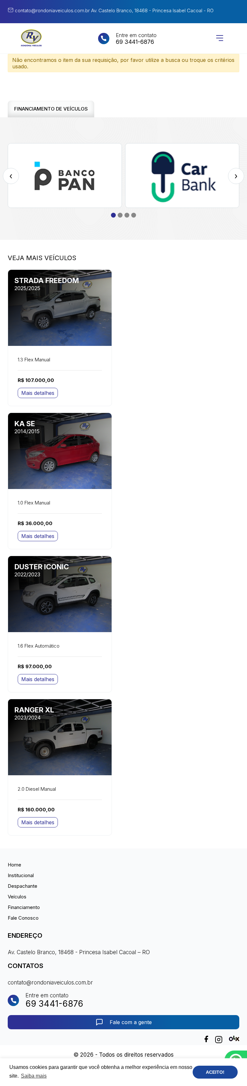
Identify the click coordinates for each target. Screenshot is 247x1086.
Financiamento (24, 907)
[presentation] (11, 176)
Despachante (22, 886)
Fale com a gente (131, 1022)
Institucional (21, 875)
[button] (113, 215)
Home (14, 865)
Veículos (17, 897)
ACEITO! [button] (215, 1072)
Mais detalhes (37, 393)
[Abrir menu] (220, 38)
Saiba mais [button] (34, 1076)
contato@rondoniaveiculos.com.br (52, 10)
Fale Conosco (23, 918)
